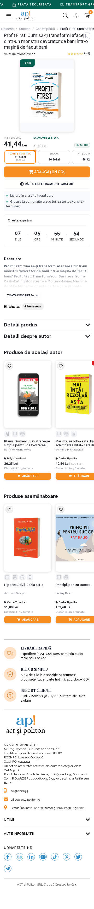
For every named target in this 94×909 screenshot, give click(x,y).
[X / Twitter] (78, 857)
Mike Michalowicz (22, 54)
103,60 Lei (64, 607)
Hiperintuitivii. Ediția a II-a (23, 585)
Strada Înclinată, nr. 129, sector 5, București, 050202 (47, 808)
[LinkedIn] (31, 857)
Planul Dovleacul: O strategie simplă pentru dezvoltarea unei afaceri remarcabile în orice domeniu (27, 443)
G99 (74, 884)
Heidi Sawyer (17, 593)
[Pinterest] (66, 857)
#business (33, 306)
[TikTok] (54, 857)
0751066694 (19, 791)
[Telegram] (7, 868)
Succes (24, 29)
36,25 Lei (11, 463)
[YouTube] (43, 857)
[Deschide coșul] (87, 15)
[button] (8, 15)
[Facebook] (7, 857)
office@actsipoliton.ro (25, 799)
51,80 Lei (11, 607)
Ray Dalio (65, 593)
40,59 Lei (63, 463)
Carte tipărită (45, 29)
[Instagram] (19, 857)
